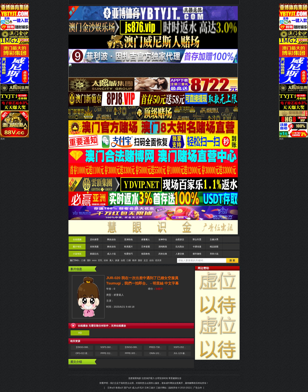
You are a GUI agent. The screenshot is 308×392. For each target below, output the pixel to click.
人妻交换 (180, 254)
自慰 (123, 260)
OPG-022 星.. (82, 353)
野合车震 (197, 239)
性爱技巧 (128, 254)
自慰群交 (180, 239)
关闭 (2, 139)
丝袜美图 (94, 246)
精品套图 (214, 246)
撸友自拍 (111, 246)
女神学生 (162, 239)
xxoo (94, 260)
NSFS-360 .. (106, 347)
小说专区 (77, 254)
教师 (134, 260)
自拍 (151, 260)
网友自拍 (111, 239)
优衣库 (158, 260)
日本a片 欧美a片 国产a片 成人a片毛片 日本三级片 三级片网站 (136, 387)
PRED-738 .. (155, 347)
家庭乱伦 (94, 254)
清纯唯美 (162, 246)
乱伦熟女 (180, 246)
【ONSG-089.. (131, 347)
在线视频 (77, 239)
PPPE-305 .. (131, 353)
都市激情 (197, 254)
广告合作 (197, 387)
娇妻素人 (145, 239)
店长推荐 (94, 239)
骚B (89, 260)
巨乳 (100, 260)
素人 (111, 260)
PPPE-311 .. (106, 353)
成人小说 (111, 254)
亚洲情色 (128, 239)
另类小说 (214, 254)
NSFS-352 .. (180, 347)
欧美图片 (128, 246)
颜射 (140, 260)
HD (80, 332)
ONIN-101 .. (155, 353)
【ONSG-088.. (82, 347)
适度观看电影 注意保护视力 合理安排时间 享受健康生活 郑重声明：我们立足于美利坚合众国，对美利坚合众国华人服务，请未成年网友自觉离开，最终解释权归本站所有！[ (154, 383)
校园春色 (145, 254)
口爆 (83, 260)
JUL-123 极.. (180, 353)
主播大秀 (214, 239)
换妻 (117, 260)
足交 (146, 260)
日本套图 (145, 246)
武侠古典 (162, 254)
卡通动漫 (197, 246)
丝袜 (106, 260)
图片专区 (77, 246)
